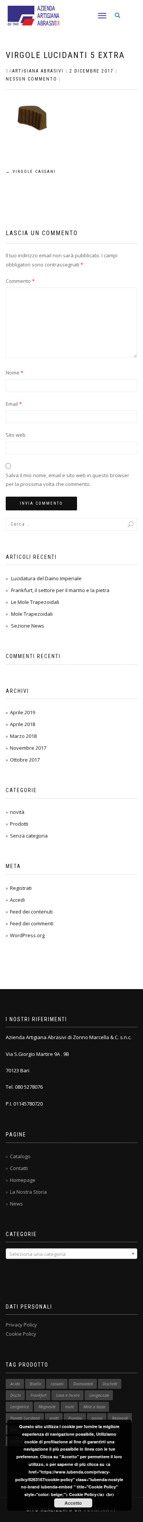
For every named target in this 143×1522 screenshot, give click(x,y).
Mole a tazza (94, 1406)
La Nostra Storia (28, 1191)
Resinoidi (120, 1418)
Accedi (17, 899)
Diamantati (83, 1383)
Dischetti (110, 1383)
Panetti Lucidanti (25, 1418)
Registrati (21, 887)
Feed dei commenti (31, 923)
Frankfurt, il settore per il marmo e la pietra (60, 590)
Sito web (16, 434)
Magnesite (47, 1406)
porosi (97, 1418)
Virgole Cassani (31, 171)
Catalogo (20, 1156)
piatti (54, 1418)
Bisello (35, 1383)
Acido (15, 1383)
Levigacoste (99, 1395)
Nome (14, 372)
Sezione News (27, 625)
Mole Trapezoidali (32, 613)
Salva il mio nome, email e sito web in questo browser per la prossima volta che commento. (67, 479)
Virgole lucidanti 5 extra (65, 55)
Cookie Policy (21, 1333)
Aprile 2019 (22, 712)
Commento (20, 281)
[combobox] (71, 1253)
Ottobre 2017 (25, 759)
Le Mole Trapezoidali (35, 602)
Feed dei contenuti (31, 911)
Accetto (73, 1502)
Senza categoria (29, 835)
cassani (57, 1383)
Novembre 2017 (28, 747)
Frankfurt (39, 1395)
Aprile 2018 (22, 724)
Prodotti (19, 823)
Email (14, 403)
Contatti (19, 1168)
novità (17, 812)
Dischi (15, 1395)
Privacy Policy (21, 1324)
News (16, 1203)
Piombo (75, 1418)
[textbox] (71, 1254)
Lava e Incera (68, 1395)
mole (69, 1406)
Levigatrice (19, 1406)
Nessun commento (31, 79)
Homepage (22, 1180)
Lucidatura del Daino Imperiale (46, 578)
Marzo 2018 (23, 736)
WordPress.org (27, 935)
